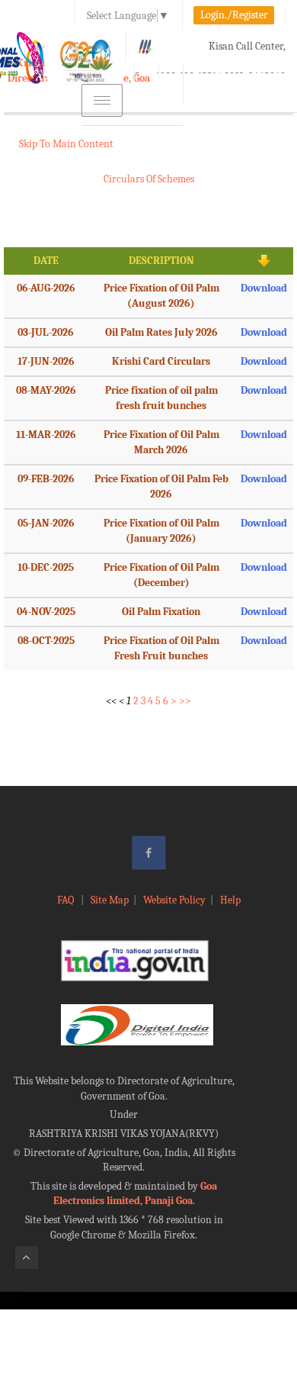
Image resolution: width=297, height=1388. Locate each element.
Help (230, 900)
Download (264, 288)
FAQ (66, 900)
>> (185, 700)
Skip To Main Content (66, 143)
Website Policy (174, 900)
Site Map (110, 900)
